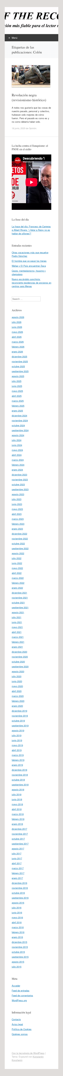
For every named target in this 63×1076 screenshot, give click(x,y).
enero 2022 (17, 587)
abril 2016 (17, 922)
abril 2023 (17, 514)
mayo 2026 (17, 332)
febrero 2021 (18, 642)
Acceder (16, 985)
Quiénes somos (20, 1034)
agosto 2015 (18, 961)
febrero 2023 (18, 523)
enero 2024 (17, 469)
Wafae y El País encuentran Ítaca (29, 265)
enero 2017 (17, 878)
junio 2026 (17, 327)
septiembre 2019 (20, 725)
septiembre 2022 (20, 548)
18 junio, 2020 (18, 128)
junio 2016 (17, 912)
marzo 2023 (18, 519)
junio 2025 (17, 386)
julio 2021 (16, 617)
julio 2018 (16, 794)
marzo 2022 (18, 578)
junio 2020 (17, 681)
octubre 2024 (18, 425)
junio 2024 (17, 445)
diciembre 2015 (19, 942)
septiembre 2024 (20, 430)
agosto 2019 (18, 730)
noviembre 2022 (20, 538)
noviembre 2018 (20, 774)
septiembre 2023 (20, 489)
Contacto (16, 1019)
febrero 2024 (18, 464)
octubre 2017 (18, 838)
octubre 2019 (18, 720)
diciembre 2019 (19, 710)
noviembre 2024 (20, 420)
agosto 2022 (18, 553)
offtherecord (26, 19)
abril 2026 (17, 336)
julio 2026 (16, 322)
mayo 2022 (17, 568)
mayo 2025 (17, 391)
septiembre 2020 (20, 666)
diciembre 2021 (19, 592)
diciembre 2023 (19, 474)
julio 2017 (16, 853)
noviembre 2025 (20, 361)
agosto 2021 (18, 612)
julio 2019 (16, 735)
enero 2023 (17, 528)
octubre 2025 (18, 366)
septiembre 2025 (20, 371)
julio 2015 (16, 966)
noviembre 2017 (20, 833)
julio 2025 (16, 381)
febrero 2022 (18, 582)
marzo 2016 (18, 927)
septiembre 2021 (20, 607)
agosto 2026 (18, 317)
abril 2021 (17, 632)
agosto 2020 (18, 671)
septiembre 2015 (20, 956)
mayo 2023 (17, 509)
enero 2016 (17, 937)
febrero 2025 (18, 405)
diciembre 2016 (19, 883)
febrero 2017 (18, 873)
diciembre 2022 (19, 533)
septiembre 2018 (20, 784)
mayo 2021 (17, 627)
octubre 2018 (18, 779)
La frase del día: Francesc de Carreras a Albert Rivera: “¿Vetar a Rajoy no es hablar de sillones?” (31, 230)
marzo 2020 (18, 696)
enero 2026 (17, 351)
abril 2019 (17, 750)
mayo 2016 (17, 917)
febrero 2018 (18, 819)
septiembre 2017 (20, 843)
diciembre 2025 (19, 356)
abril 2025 (17, 396)
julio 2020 (16, 676)
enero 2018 (17, 824)
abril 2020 (17, 691)
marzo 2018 (18, 814)
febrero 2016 (18, 932)
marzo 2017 (18, 868)
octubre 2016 (18, 892)
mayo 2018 (17, 804)
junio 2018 (17, 799)
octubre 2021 (18, 602)
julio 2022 (16, 558)
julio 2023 (16, 499)
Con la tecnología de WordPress (28, 1053)
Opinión (32, 128)
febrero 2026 (18, 346)
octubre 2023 (18, 484)
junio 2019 (17, 740)
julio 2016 (16, 907)
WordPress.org (19, 1000)
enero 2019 (17, 765)
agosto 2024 (18, 435)
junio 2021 (17, 622)
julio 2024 (16, 440)
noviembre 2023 (20, 479)
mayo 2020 (17, 686)
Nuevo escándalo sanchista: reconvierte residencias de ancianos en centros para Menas (31, 282)
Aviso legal (17, 1024)
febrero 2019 (18, 760)
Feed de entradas (20, 990)
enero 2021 (17, 646)
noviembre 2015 (20, 947)
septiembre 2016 (20, 897)
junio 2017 (17, 858)
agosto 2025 (18, 376)
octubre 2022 (18, 543)
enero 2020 (17, 705)
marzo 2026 (18, 341)
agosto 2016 (18, 902)
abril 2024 (17, 455)
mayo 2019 (17, 745)
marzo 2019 (18, 755)
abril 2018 (17, 809)
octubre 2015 (18, 952)
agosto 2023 (18, 494)
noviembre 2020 (20, 656)
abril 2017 (17, 863)
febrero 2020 (18, 701)
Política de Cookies (21, 1029)
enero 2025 (17, 410)
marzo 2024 (18, 459)
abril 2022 (17, 573)
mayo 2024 (17, 450)
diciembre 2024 (19, 415)
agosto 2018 (18, 789)
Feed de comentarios (22, 995)
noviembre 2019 (20, 715)
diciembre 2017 (19, 829)
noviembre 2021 (20, 597)
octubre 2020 (18, 661)
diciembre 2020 (19, 651)
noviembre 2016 (20, 888)
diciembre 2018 (19, 769)
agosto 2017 (18, 848)
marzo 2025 (18, 400)
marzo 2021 (18, 637)
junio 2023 (17, 504)
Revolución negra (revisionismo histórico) (29, 97)
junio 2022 (17, 563)
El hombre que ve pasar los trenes (29, 261)
